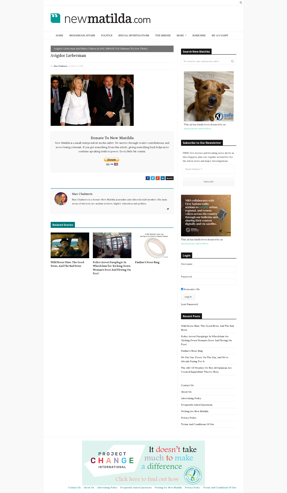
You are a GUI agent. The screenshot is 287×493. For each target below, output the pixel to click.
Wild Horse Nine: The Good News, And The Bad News (67, 264)
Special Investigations (133, 35)
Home (59, 35)
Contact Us (187, 385)
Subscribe (199, 35)
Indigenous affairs (82, 35)
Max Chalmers (60, 66)
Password (186, 276)
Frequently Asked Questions (196, 404)
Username (186, 263)
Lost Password (189, 304)
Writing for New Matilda (194, 411)
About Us (186, 391)
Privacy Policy (188, 417)
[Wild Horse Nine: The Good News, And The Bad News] (70, 245)
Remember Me (191, 289)
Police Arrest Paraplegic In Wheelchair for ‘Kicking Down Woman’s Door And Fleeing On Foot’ (112, 268)
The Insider (163, 35)
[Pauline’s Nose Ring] (154, 245)
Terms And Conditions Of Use (197, 424)
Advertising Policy (191, 398)
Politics (106, 35)
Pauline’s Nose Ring (147, 262)
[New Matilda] (100, 18)
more (169, 178)
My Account (220, 35)
